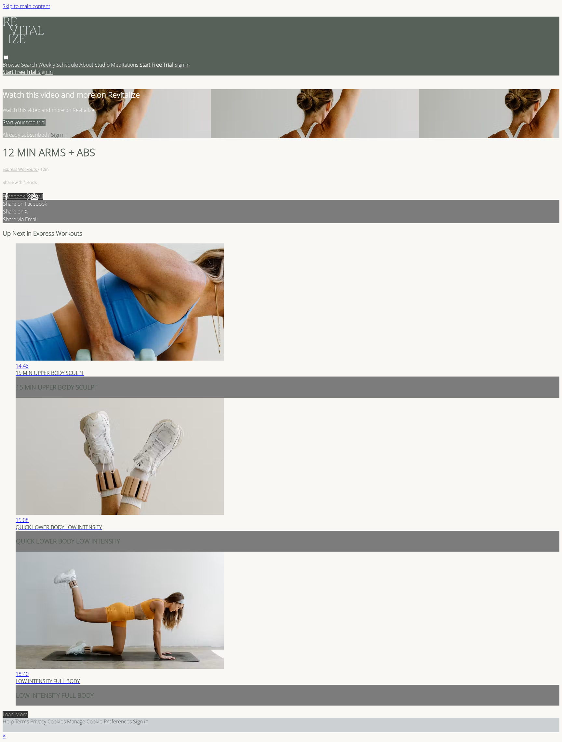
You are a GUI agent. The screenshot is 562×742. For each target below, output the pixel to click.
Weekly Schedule (58, 64)
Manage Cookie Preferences (100, 721)
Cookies (57, 721)
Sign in (182, 64)
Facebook (14, 196)
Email (37, 196)
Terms (22, 721)
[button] (6, 57)
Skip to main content (26, 6)
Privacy (38, 721)
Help (9, 721)
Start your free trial (24, 122)
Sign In (45, 72)
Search (29, 64)
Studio (102, 64)
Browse (12, 64)
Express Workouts (20, 169)
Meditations (124, 64)
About (86, 64)
